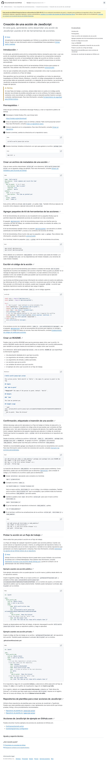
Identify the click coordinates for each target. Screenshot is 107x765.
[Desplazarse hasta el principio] (103, 761)
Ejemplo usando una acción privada (17, 632)
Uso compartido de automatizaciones (24, 6)
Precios (36, 758)
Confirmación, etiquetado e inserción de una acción (28, 421)
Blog (52, 758)
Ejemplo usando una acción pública (17, 569)
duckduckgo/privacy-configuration (17, 728)
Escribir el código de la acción (17, 264)
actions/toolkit (49, 67)
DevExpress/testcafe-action (15, 726)
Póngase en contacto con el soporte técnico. (17, 747)
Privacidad (25, 758)
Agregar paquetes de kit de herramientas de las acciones (31, 211)
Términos (18, 758)
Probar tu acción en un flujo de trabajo (21, 535)
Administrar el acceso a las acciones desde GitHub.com (22, 561)
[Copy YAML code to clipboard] (61, 175)
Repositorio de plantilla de (20, 710)
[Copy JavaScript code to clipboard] (61, 294)
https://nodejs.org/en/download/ (16, 118)
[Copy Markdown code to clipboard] (61, 372)
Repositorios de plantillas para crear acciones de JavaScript (32, 699)
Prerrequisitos (10, 105)
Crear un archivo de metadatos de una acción (25, 162)
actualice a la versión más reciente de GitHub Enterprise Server (58, 14)
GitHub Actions (8, 6)
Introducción (9, 50)
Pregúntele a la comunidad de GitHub (15, 745)
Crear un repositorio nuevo (34, 124)
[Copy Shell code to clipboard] (61, 137)
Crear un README (12, 338)
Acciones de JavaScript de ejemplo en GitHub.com (27, 718)
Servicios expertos (45, 758)
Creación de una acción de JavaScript (60, 6)
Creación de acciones (42, 6)
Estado (31, 758)
